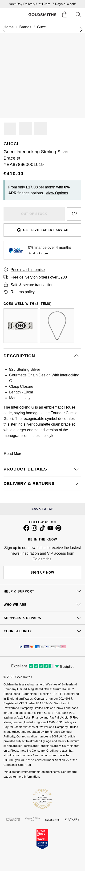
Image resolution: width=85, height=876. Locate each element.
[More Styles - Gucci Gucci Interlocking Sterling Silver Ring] (21, 325)
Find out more (38, 253)
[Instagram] (34, 530)
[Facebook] (26, 530)
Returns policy (23, 292)
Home (9, 27)
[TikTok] (42, 530)
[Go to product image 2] (25, 128)
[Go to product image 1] (10, 128)
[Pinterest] (58, 530)
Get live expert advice (46, 230)
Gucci (42, 27)
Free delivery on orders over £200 (39, 277)
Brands (25, 27)
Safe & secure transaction (32, 285)
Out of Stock (34, 214)
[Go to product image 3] (40, 128)
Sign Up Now (42, 572)
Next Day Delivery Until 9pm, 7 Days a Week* (42, 4)
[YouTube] (50, 530)
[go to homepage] (42, 14)
